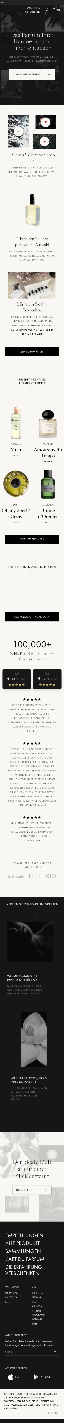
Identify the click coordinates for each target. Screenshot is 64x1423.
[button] (50, 74)
